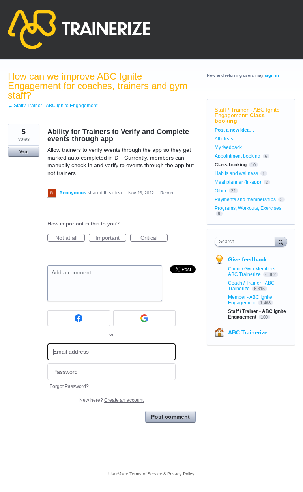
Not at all (70, 238)
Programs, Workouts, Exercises (248, 208)
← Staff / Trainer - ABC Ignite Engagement (52, 105)
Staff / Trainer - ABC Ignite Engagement (247, 112)
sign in (272, 75)
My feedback (228, 147)
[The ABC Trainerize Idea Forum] (79, 29)
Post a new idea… (234, 130)
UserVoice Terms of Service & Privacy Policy (151, 474)
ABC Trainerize (247, 332)
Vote (23, 151)
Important (110, 238)
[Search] (281, 241)
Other (220, 191)
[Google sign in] (144, 318)
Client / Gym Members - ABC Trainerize (253, 271)
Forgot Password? (69, 386)
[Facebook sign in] (78, 318)
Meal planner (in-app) (238, 182)
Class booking (231, 165)
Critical (154, 238)
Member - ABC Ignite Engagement (250, 300)
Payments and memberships (245, 199)
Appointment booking (237, 156)
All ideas (224, 139)
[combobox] (247, 241)
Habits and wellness (236, 173)
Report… (169, 192)
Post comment (170, 417)
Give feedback (247, 259)
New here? (111, 400)
